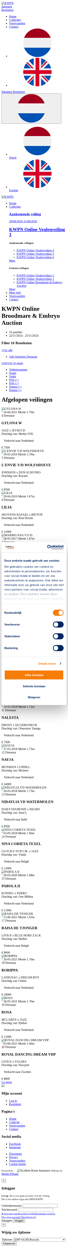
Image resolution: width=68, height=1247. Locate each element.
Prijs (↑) (14, 379)
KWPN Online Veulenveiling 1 (35, 279)
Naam (12, 373)
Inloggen (7, 6)
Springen (20, 356)
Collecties (15, 19)
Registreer (8, 10)
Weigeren (34, 697)
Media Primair (10, 1174)
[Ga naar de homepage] (8, 196)
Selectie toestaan (34, 686)
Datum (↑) (15, 386)
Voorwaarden (17, 23)
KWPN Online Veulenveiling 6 (35, 257)
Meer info (15, 292)
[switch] (58, 625)
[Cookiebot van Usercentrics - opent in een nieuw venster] (48, 547)
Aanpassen (9, 1243)
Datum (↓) (15, 390)
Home (12, 16)
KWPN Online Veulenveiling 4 (35, 250)
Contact (13, 26)
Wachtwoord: (10, 1209)
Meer (12, 260)
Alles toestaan (34, 675)
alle (7, 350)
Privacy (13, 1157)
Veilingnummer (18, 369)
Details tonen (47, 663)
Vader (12, 376)
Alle (12, 356)
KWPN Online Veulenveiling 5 (35, 253)
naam (12, 363)
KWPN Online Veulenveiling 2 (35, 275)
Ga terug (7, 1082)
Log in (13, 1100)
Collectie (14, 1122)
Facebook (15, 1144)
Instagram (15, 1147)
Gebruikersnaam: (12, 1205)
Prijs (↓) (14, 383)
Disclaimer (15, 1153)
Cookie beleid (17, 1164)
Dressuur (31, 356)
